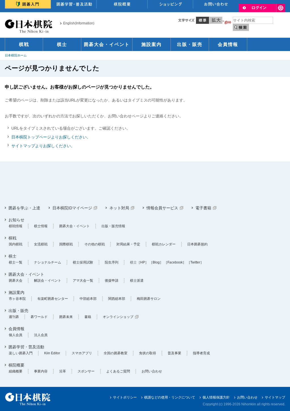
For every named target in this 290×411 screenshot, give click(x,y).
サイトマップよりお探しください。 (43, 146)
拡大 (215, 20)
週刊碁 (14, 317)
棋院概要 (16, 365)
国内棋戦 (15, 244)
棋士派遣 (137, 281)
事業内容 (41, 371)
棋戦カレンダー (164, 244)
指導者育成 (201, 353)
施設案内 (151, 44)
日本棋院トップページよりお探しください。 (51, 137)
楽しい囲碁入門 (21, 353)
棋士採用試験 (83, 262)
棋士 (62, 44)
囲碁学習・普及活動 (26, 347)
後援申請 (111, 281)
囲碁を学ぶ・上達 (24, 208)
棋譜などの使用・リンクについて (169, 397)
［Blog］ (156, 262)
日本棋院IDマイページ (72, 208)
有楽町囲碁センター (52, 299)
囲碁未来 (66, 317)
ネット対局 (119, 208)
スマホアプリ (82, 353)
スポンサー (86, 371)
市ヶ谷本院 (17, 299)
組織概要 (15, 371)
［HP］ (142, 262)
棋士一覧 (15, 262)
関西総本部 (116, 299)
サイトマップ (275, 397)
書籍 (87, 317)
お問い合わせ (152, 371)
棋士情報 (41, 226)
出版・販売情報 (113, 226)
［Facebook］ (175, 262)
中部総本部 (88, 299)
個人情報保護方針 (216, 397)
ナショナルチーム (47, 262)
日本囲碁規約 (197, 244)
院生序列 (111, 262)
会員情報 (228, 44)
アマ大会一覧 (83, 281)
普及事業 (174, 353)
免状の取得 (147, 353)
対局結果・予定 (128, 244)
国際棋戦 (66, 244)
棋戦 (24, 44)
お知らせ (16, 220)
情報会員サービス (162, 208)
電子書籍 (203, 208)
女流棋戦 (41, 244)
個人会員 (15, 335)
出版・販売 (189, 44)
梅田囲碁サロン (149, 299)
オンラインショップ (118, 317)
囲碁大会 (15, 281)
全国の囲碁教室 (115, 353)
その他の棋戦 (94, 244)
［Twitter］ (195, 262)
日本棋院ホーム (16, 55)
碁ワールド (39, 317)
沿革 (62, 371)
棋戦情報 (15, 226)
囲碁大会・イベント (107, 44)
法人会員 (41, 335)
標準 (202, 20)
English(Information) (78, 23)
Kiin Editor (52, 353)
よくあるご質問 (118, 371)
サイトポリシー (125, 397)
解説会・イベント (47, 281)
